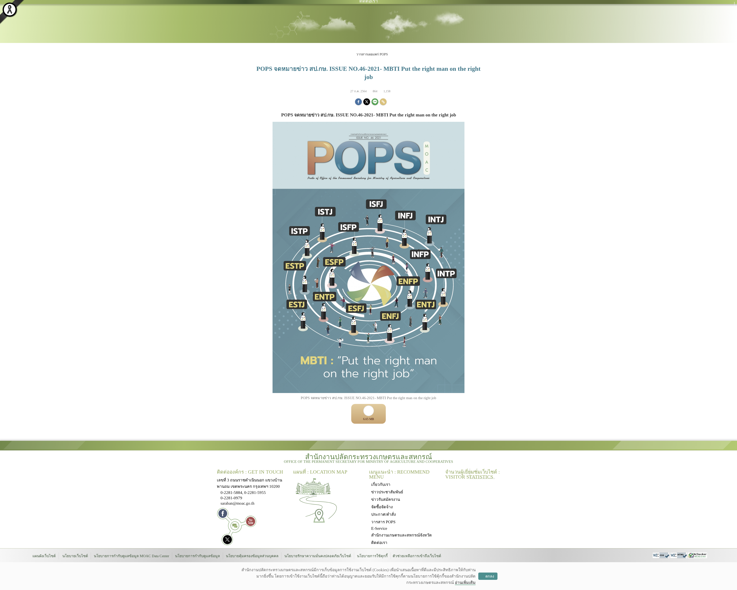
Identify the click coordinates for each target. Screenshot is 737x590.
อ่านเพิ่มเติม (465, 582)
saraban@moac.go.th (237, 503)
